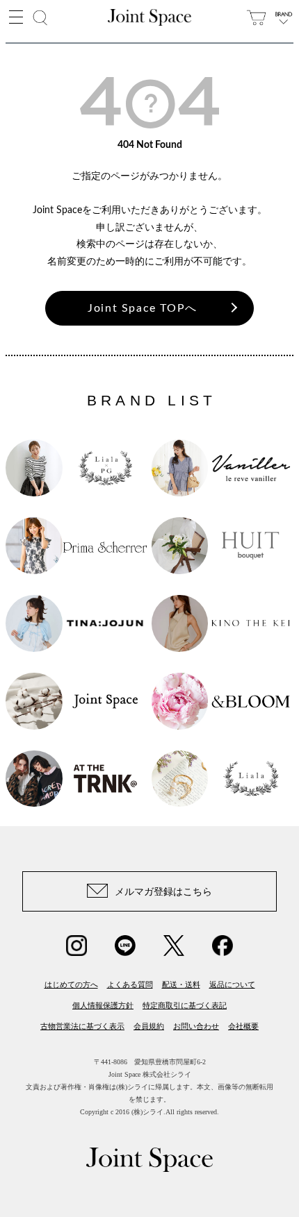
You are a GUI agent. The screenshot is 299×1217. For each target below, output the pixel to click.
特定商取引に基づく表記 (185, 1005)
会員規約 (149, 1026)
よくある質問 (130, 984)
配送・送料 (181, 984)
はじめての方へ (71, 984)
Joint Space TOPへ (142, 308)
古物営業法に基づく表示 (82, 1026)
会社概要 (243, 1026)
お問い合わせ (196, 1026)
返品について (232, 984)
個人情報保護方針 (103, 1005)
